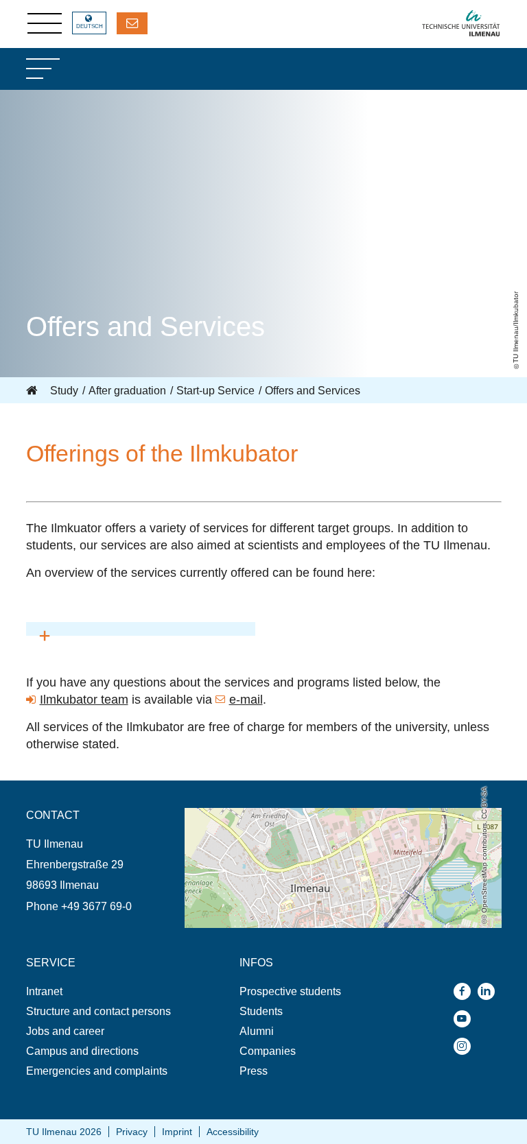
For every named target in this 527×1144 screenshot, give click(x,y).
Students (261, 1011)
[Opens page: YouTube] (466, 1018)
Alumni (256, 1031)
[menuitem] (105, 991)
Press (253, 1071)
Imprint (177, 1131)
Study (64, 390)
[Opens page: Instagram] (466, 1046)
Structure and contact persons (98, 1011)
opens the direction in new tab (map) (273, 814)
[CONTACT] (132, 23)
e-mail (246, 699)
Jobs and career (65, 1031)
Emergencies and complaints (96, 1071)
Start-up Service (215, 390)
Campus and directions (82, 1051)
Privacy (132, 1131)
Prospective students (290, 991)
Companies (267, 1051)
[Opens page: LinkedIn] (490, 991)
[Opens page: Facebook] (466, 991)
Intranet (44, 991)
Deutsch (89, 26)
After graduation (127, 390)
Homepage (33, 391)
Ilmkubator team (84, 699)
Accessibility (233, 1131)
